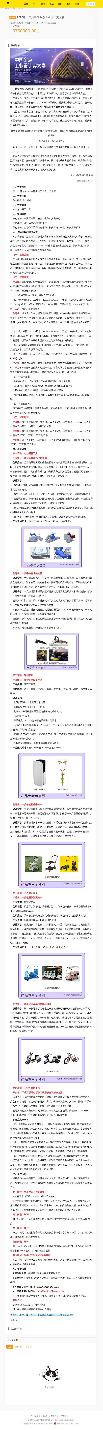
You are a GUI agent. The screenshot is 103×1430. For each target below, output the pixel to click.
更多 (77, 3)
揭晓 (52, 3)
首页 (26, 3)
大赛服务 (44, 1416)
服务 (69, 3)
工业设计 (20, 8)
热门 (35, 3)
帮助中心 (54, 1416)
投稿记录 (12, 1340)
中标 (28, 1347)
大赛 (43, 3)
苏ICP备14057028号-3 (45, 1423)
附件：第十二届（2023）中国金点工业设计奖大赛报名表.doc (43, 1314)
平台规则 (64, 1416)
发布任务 (91, 4)
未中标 (18, 1347)
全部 (9, 1347)
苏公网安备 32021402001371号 (67, 1423)
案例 (60, 3)
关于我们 (34, 1416)
